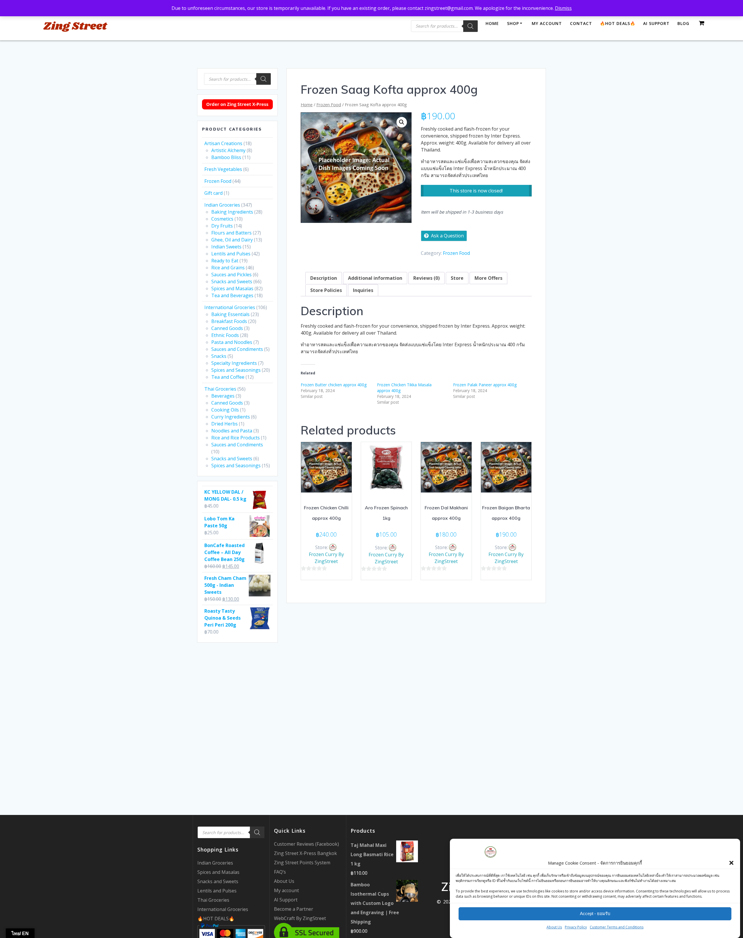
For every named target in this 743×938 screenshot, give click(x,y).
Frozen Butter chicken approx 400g (334, 384)
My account (547, 23)
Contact (581, 23)
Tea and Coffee (227, 377)
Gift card (213, 193)
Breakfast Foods (229, 321)
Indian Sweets (226, 246)
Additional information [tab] (375, 278)
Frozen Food (217, 181)
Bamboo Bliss (226, 157)
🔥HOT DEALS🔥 (216, 918)
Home (492, 23)
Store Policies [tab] (326, 290)
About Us (554, 927)
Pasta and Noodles (231, 342)
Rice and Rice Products (235, 437)
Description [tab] (323, 278)
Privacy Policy (576, 927)
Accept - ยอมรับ (595, 913)
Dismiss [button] (563, 8)
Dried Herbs (224, 424)
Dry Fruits (222, 226)
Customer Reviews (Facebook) (306, 844)
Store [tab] (457, 278)
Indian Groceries (222, 205)
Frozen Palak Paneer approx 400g (485, 384)
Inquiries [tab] (363, 290)
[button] (731, 863)
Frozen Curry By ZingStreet (326, 557)
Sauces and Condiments (237, 349)
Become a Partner (293, 909)
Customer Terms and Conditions (616, 927)
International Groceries (229, 307)
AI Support (656, 23)
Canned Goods (227, 328)
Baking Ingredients (232, 212)
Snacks (218, 356)
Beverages (223, 396)
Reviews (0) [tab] (426, 278)
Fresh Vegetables (223, 169)
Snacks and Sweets (231, 281)
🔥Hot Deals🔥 (617, 23)
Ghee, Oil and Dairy (232, 240)
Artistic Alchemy (228, 150)
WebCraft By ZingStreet (300, 918)
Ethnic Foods (225, 335)
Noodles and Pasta (231, 430)
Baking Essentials (230, 314)
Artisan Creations (223, 143)
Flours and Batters (231, 233)
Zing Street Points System (302, 862)
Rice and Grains (228, 267)
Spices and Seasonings (236, 370)
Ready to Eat (224, 260)
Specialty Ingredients (234, 363)
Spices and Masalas (232, 288)
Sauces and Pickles (231, 274)
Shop (513, 23)
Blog (683, 23)
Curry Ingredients (230, 417)
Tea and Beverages (232, 295)
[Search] (470, 26)
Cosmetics (222, 219)
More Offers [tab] (488, 278)
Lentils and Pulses (230, 253)
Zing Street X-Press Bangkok (305, 853)
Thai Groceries (220, 389)
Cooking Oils (225, 410)
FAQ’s (280, 872)
